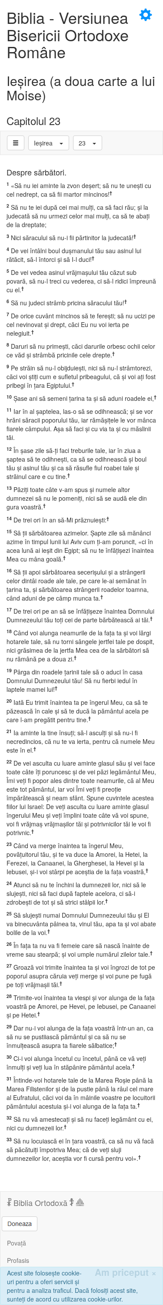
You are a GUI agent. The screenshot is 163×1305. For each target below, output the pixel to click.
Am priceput (125, 1272)
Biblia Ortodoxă (40, 1202)
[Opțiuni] (15, 142)
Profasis (18, 1260)
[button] (48, 142)
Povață (16, 1243)
